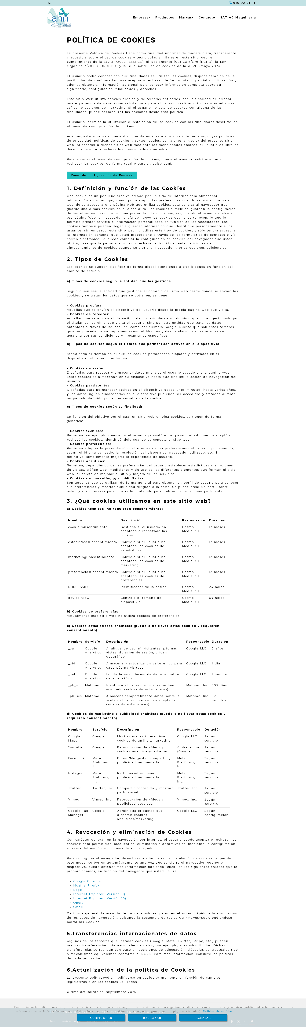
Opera (78, 902)
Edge (77, 890)
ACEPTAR (203, 1017)
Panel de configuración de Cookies (102, 175)
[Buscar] (49, 3)
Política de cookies (218, 1011)
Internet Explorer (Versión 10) (99, 898)
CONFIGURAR (101, 1017)
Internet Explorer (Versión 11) (99, 894)
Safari (78, 907)
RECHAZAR (152, 1017)
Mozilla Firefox (86, 885)
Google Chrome (87, 881)
